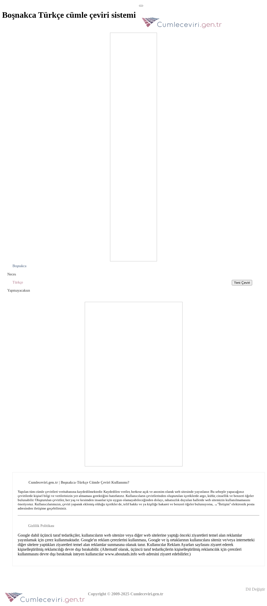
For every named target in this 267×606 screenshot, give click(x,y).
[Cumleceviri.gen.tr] (182, 29)
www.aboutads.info (121, 554)
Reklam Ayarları (180, 544)
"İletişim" (224, 504)
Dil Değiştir (255, 589)
